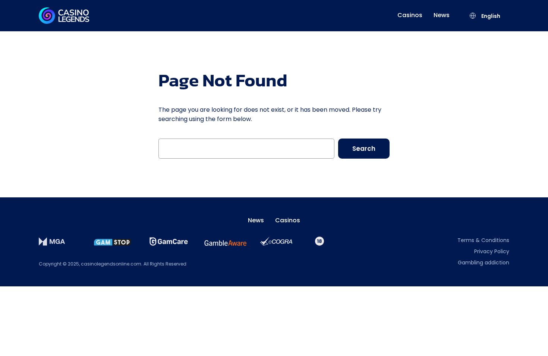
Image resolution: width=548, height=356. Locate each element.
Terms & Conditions (483, 240)
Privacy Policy (491, 251)
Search (363, 148)
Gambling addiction (483, 262)
